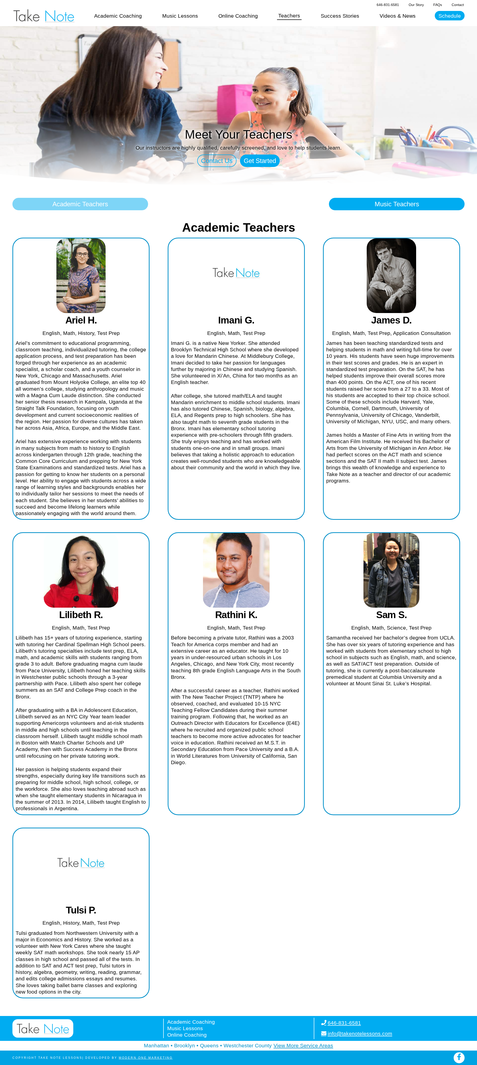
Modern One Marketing (146, 1058)
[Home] (43, 15)
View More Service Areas (303, 1045)
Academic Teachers (80, 204)
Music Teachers (397, 204)
